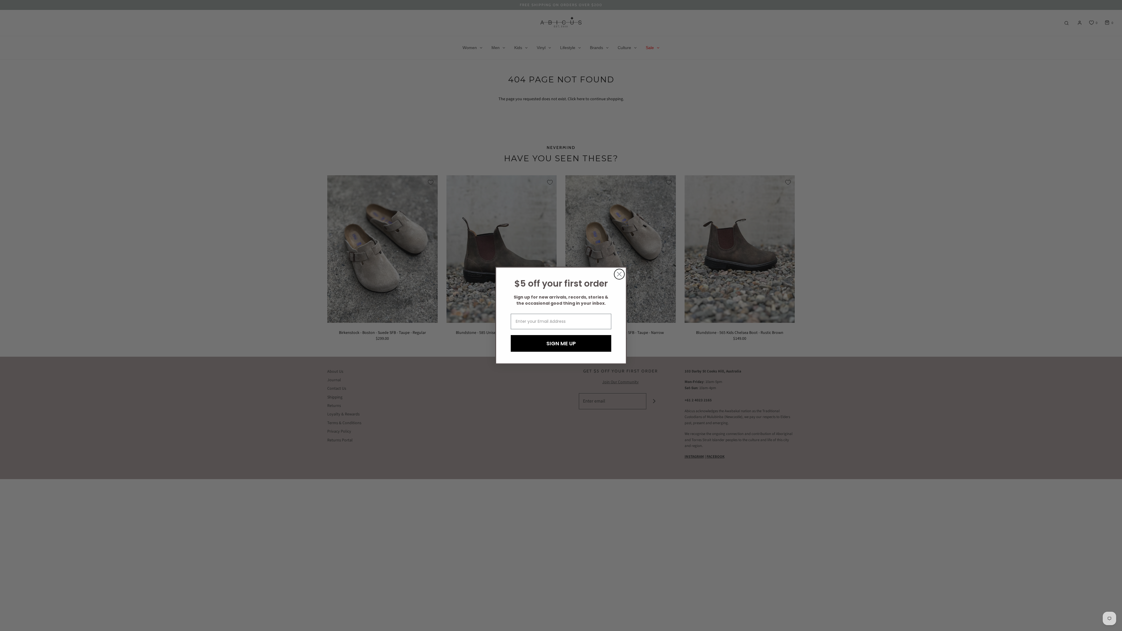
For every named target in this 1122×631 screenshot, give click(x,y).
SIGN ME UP (561, 343)
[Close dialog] (619, 274)
